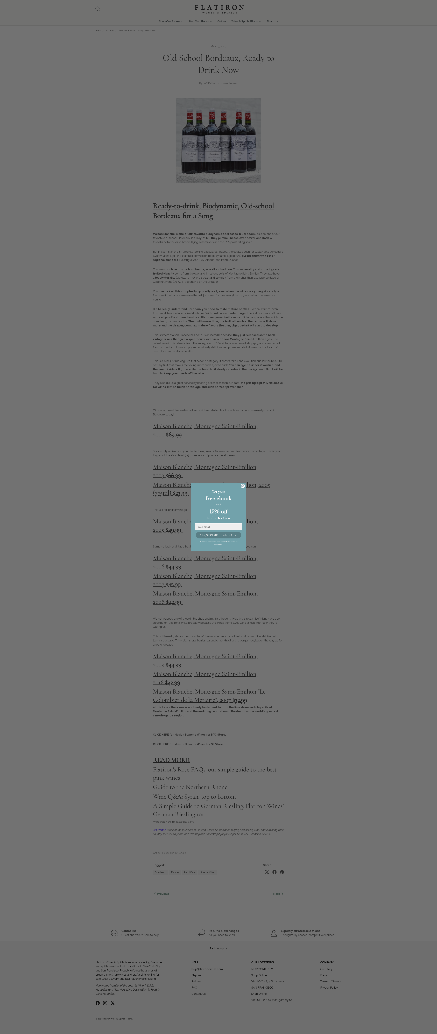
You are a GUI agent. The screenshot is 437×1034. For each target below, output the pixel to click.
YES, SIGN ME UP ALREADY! (218, 535)
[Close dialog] (242, 486)
